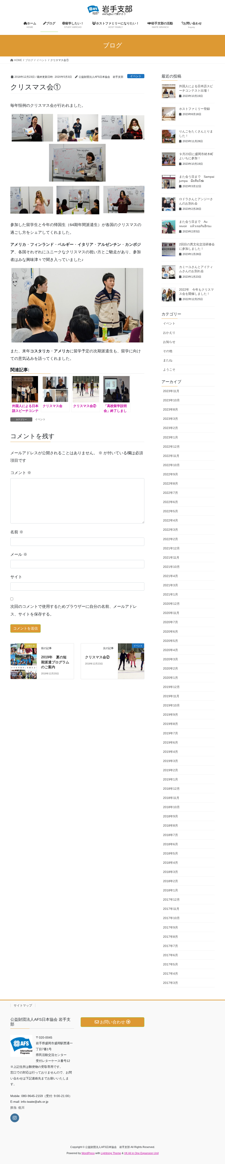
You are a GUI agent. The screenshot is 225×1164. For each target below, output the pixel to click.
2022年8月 (170, 483)
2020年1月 (170, 677)
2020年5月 (170, 641)
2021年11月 (171, 557)
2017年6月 (170, 955)
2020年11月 (171, 613)
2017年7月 (170, 946)
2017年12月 (171, 899)
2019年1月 (170, 779)
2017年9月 (170, 927)
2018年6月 (170, 844)
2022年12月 (171, 446)
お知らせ (169, 342)
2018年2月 (170, 881)
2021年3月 (170, 585)
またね (167, 360)
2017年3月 (170, 983)
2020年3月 (170, 659)
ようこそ (169, 369)
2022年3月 (170, 529)
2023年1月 (170, 437)
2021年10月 (171, 566)
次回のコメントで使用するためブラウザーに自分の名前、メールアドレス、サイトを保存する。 (73, 610)
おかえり (169, 332)
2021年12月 (171, 548)
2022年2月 (170, 539)
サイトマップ (23, 1005)
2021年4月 (170, 576)
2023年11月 (171, 391)
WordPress (88, 1153)
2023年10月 (171, 400)
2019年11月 (171, 696)
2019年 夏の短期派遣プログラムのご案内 (55, 662)
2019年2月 (170, 770)
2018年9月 (170, 816)
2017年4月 (170, 973)
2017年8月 (170, 936)
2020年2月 (170, 668)
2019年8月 (170, 724)
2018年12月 (171, 788)
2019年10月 (171, 705)
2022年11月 (171, 456)
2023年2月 (170, 428)
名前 (16, 532)
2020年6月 (170, 631)
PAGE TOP (215, 1125)
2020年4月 (170, 650)
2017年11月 (171, 909)
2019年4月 (170, 751)
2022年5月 (170, 511)
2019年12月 (171, 687)
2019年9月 (170, 714)
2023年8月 (170, 409)
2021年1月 (170, 594)
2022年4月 (170, 520)
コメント (20, 473)
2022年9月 (170, 474)
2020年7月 (170, 622)
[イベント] (131, 651)
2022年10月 (171, 465)
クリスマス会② (97, 657)
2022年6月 (170, 502)
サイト (16, 577)
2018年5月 (170, 853)
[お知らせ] (24, 654)
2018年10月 (171, 807)
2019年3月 (170, 761)
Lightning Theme (111, 1153)
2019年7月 (170, 733)
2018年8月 (170, 825)
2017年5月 (170, 964)
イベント (136, 76)
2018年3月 (170, 872)
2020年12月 (171, 603)
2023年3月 (170, 418)
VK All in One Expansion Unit (141, 1153)
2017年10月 (171, 918)
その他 (167, 351)
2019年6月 (170, 742)
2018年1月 (170, 890)
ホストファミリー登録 (194, 108)
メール (18, 554)
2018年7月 (170, 835)
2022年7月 (170, 492)
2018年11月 (171, 798)
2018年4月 (170, 862)
